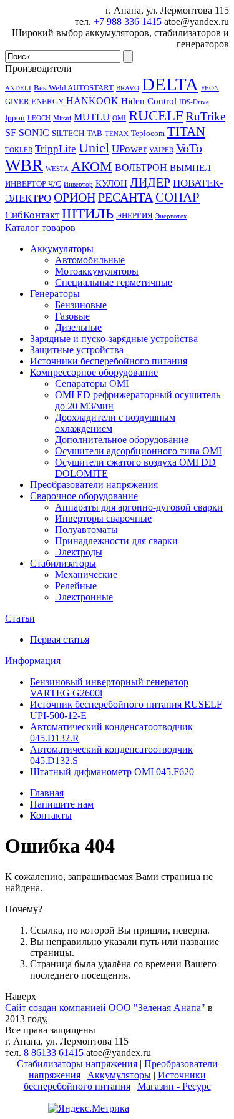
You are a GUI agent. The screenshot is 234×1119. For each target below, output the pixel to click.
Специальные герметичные (113, 282)
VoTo (189, 148)
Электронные (84, 597)
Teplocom (148, 133)
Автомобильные (90, 260)
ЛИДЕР (150, 182)
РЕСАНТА (125, 197)
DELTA (170, 84)
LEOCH (39, 118)
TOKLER (18, 150)
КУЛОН (111, 183)
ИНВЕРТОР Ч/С (33, 183)
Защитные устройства (77, 349)
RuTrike (205, 116)
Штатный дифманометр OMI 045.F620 (112, 771)
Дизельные (78, 327)
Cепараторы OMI (92, 383)
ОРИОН (74, 197)
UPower (129, 148)
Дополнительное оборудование (121, 439)
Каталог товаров (40, 227)
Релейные (76, 585)
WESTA (57, 168)
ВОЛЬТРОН (141, 167)
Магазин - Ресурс (174, 1086)
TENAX (117, 133)
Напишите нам (62, 804)
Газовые (72, 316)
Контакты (51, 815)
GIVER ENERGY (34, 101)
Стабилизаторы (63, 563)
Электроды (78, 552)
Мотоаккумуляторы (97, 271)
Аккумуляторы (62, 248)
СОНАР (177, 197)
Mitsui (62, 118)
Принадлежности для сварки (116, 540)
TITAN (186, 131)
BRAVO (127, 88)
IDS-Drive (194, 102)
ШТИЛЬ (88, 213)
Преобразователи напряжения (94, 484)
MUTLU (92, 117)
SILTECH (68, 133)
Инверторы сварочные (103, 518)
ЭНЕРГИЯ (134, 215)
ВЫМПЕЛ (190, 168)
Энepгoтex (171, 216)
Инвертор (78, 184)
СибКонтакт (32, 214)
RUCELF (156, 115)
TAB (94, 133)
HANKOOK (92, 101)
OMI (119, 118)
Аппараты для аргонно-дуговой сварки (139, 507)
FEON (210, 88)
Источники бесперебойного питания (108, 361)
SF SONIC (27, 133)
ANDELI (18, 88)
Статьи (20, 618)
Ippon (15, 117)
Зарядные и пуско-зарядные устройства (114, 338)
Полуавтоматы (86, 529)
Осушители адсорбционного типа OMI (138, 451)
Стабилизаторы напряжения (77, 1063)
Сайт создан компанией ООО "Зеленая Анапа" (105, 1007)
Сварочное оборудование (84, 496)
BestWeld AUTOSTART (74, 87)
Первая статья (59, 639)
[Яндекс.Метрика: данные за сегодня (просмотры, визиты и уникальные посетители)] (88, 1108)
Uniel (94, 147)
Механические (86, 574)
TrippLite (55, 148)
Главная (47, 793)
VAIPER (161, 150)
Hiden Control (149, 101)
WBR (24, 165)
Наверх (20, 996)
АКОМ (91, 166)
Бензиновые (81, 305)
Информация (33, 660)
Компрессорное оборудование (94, 372)
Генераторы (55, 293)
